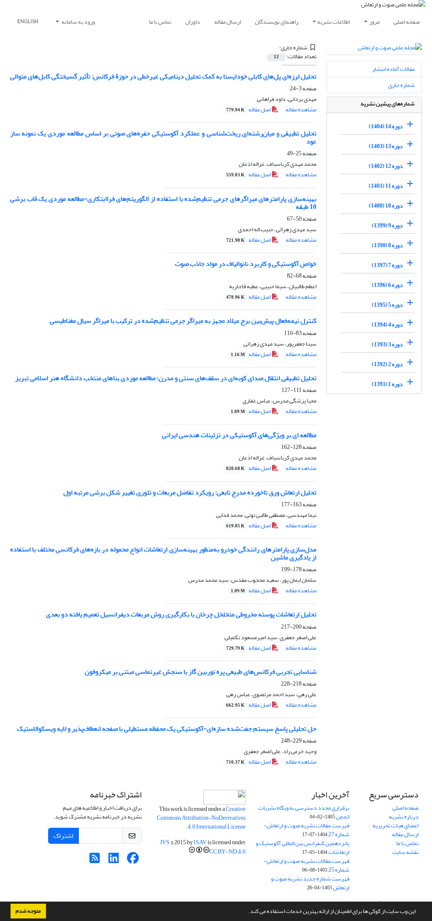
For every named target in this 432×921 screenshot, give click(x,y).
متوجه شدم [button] (28, 911)
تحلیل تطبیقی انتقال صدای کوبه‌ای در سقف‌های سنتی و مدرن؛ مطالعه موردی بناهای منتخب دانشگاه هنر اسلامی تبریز (165, 378)
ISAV (200, 842)
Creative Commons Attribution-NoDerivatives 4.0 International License (201, 817)
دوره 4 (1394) (387, 324)
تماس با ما (160, 21)
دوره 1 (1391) (387, 384)
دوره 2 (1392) (387, 364)
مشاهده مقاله (301, 109)
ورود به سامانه (78, 21)
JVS (165, 842)
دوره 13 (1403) (386, 146)
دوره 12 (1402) (386, 166)
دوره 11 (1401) (386, 186)
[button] (246, 912)
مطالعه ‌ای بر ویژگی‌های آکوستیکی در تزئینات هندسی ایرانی (239, 435)
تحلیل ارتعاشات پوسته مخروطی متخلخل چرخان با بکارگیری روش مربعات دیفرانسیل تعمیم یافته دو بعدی (181, 614)
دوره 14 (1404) (386, 126)
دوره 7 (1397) (387, 265)
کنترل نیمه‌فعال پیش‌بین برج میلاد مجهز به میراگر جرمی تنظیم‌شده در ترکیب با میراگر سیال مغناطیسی (183, 320)
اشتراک (63, 835)
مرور (374, 21)
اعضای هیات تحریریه (395, 825)
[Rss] (95, 860)
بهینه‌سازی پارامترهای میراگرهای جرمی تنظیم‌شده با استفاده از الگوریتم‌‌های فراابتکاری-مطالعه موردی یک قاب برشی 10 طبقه (163, 202)
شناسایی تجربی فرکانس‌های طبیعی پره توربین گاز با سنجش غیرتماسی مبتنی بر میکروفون (200, 671)
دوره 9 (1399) (387, 225)
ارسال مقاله (227, 21)
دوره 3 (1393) (387, 344)
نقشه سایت (405, 852)
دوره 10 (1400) (386, 205)
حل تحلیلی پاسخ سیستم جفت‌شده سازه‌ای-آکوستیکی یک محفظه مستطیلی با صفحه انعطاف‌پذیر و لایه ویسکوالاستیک (166, 728)
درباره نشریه (403, 816)
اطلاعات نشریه (333, 21)
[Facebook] (133, 860)
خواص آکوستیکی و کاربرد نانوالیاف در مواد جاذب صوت (245, 263)
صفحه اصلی (407, 21)
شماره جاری (401, 85)
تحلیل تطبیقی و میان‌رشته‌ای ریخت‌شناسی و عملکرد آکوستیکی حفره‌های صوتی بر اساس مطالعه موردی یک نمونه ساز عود (163, 137)
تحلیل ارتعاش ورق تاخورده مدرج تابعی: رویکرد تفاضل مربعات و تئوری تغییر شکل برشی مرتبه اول (189, 492)
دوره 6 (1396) (387, 285)
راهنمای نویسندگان (276, 21)
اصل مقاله (249, 109)
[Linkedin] (114, 860)
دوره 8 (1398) (387, 245)
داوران (192, 21)
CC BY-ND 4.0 (227, 851)
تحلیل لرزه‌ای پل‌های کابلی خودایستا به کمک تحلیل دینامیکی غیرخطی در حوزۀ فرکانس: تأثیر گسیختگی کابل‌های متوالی (163, 76)
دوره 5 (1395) (387, 305)
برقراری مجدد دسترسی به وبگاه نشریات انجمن (303, 812)
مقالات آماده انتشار (393, 69)
